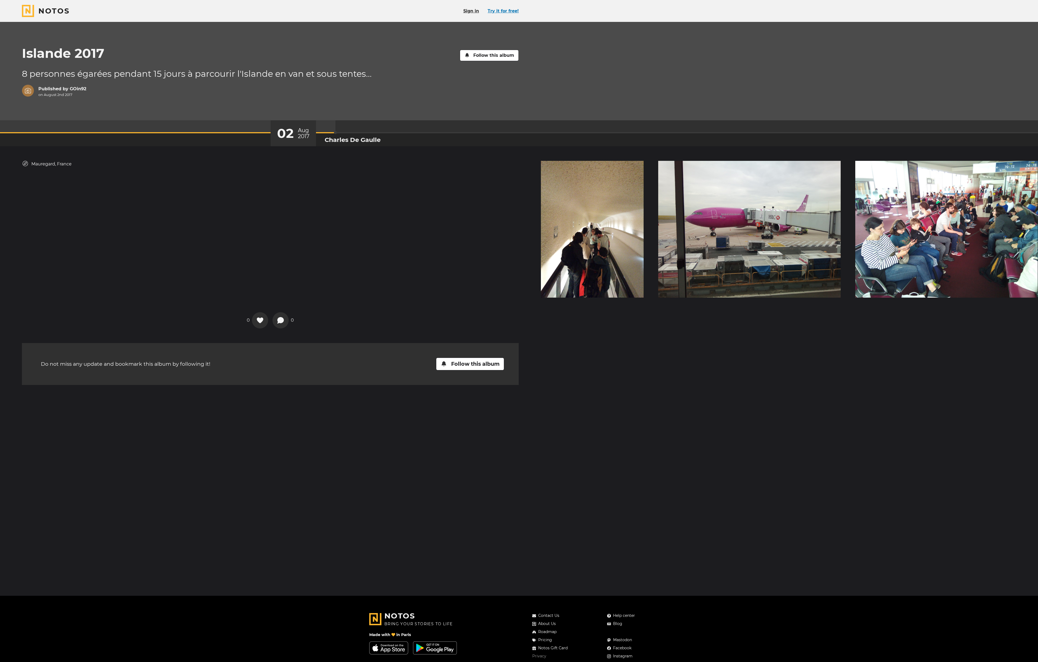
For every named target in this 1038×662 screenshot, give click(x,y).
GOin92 (78, 88)
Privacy (539, 656)
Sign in (471, 11)
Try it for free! (503, 11)
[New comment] (280, 320)
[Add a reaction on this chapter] (260, 320)
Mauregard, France (51, 164)
